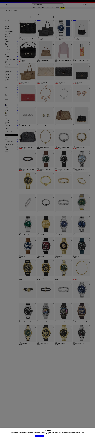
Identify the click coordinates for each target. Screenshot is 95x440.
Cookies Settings (49, 435)
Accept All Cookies (39, 435)
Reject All (57, 435)
